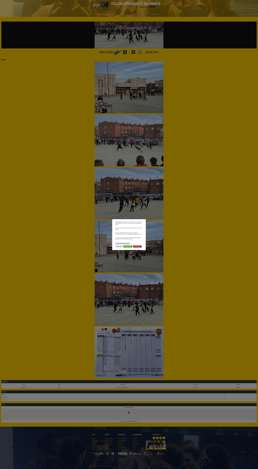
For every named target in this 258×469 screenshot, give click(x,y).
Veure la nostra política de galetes (122, 243)
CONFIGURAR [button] (119, 246)
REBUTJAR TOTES (137, 246)
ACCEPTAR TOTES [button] (127, 246)
